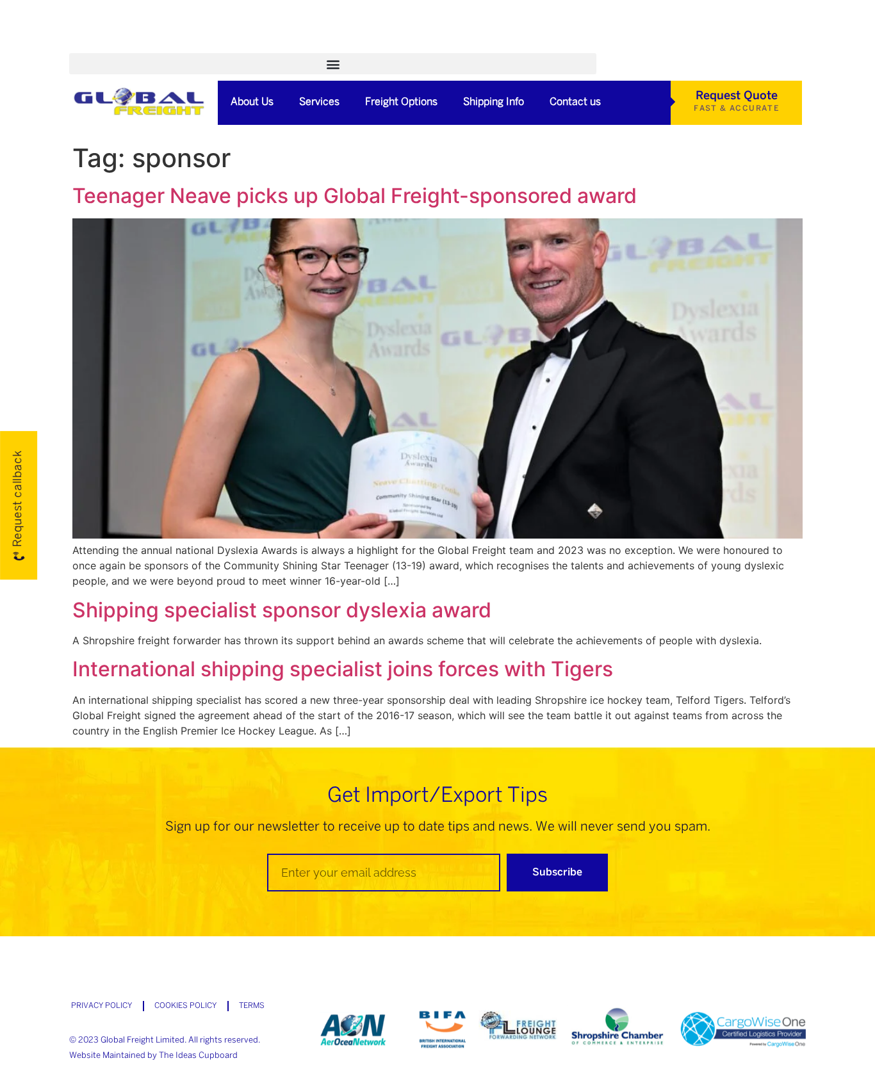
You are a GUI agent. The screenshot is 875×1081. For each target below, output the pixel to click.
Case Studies (184, 46)
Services (319, 102)
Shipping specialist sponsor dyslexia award (281, 609)
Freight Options (401, 102)
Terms (252, 1005)
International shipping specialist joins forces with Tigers (342, 668)
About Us (252, 102)
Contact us (575, 102)
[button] (332, 63)
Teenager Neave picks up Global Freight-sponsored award (354, 195)
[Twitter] (602, 45)
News (326, 46)
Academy (104, 46)
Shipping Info (493, 102)
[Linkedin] (623, 45)
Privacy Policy (101, 1005)
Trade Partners (401, 46)
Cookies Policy (185, 1005)
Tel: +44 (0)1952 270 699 (523, 46)
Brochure (264, 46)
